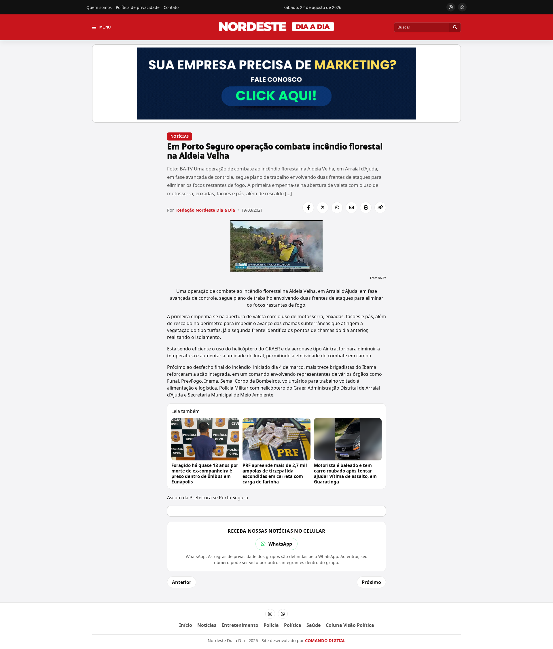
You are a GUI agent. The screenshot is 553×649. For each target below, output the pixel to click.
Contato (171, 7)
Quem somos (99, 7)
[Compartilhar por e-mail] (351, 207)
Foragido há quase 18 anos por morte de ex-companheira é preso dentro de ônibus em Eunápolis (204, 473)
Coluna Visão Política (350, 625)
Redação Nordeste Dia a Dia (205, 210)
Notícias (180, 136)
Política (292, 625)
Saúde (313, 625)
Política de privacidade (138, 7)
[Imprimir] (366, 207)
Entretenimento (239, 625)
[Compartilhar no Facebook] (308, 207)
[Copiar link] (380, 207)
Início (185, 625)
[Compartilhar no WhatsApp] (337, 207)
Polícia (271, 625)
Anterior (181, 582)
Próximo (371, 582)
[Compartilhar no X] (322, 207)
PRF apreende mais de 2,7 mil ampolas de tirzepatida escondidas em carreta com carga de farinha (275, 473)
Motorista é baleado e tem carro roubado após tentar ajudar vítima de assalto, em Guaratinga (345, 473)
